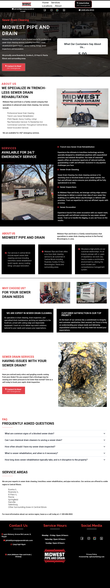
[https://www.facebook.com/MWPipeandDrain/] (44, 10)
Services (55, 2)
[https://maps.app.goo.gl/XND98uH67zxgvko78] (57, 10)
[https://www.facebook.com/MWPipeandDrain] (82, 538)
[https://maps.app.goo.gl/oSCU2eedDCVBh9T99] (94, 538)
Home (45, 2)
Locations (47, 5)
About (58, 5)
